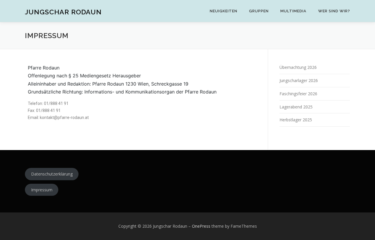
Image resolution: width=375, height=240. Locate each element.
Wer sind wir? (334, 11)
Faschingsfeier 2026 (298, 93)
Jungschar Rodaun (63, 12)
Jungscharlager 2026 (298, 80)
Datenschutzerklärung (52, 174)
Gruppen (259, 11)
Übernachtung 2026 (298, 67)
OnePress (201, 226)
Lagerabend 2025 (296, 107)
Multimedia (293, 11)
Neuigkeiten (223, 11)
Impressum (41, 190)
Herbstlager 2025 (295, 119)
